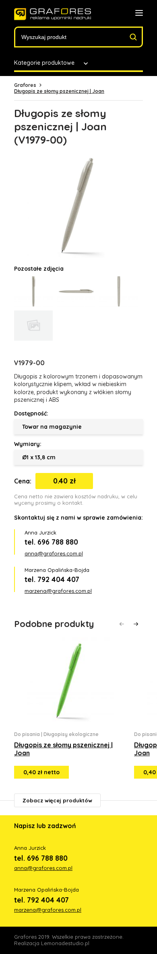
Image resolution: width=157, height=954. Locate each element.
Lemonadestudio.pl (65, 943)
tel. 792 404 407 (52, 579)
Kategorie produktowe (44, 62)
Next (136, 624)
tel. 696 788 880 (51, 542)
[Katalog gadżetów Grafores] (52, 14)
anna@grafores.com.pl (54, 553)
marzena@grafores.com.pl (58, 591)
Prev (122, 624)
